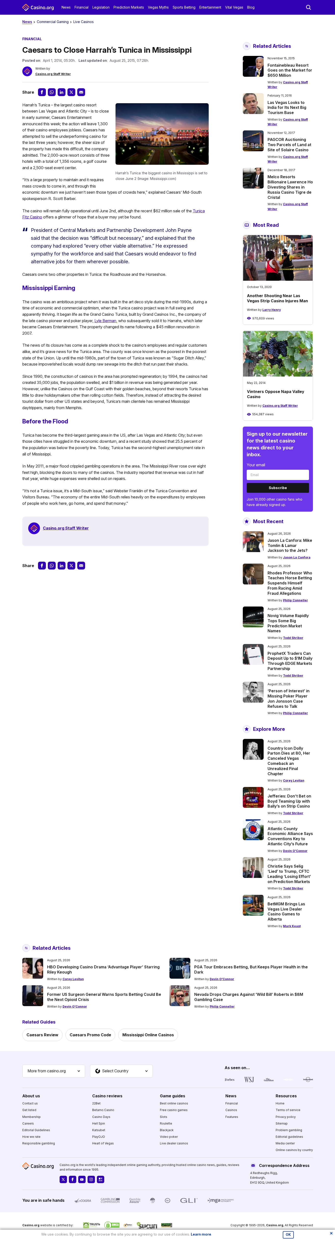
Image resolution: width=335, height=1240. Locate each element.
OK (288, 1235)
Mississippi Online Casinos (148, 1034)
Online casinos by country (294, 1150)
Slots (163, 1117)
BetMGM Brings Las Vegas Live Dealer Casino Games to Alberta (286, 911)
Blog (251, 7)
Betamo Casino (103, 1110)
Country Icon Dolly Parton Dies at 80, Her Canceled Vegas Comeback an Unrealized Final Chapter (289, 761)
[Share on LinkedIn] (61, 92)
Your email (256, 464)
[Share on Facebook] (42, 92)
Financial (82, 7)
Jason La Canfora (296, 557)
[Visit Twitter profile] (63, 1179)
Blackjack (167, 1130)
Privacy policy (286, 1117)
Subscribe (278, 488)
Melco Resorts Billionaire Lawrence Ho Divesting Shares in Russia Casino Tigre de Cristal (290, 187)
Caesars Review (42, 1034)
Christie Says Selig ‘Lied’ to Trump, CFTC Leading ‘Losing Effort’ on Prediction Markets (289, 874)
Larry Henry (271, 310)
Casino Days (101, 1117)
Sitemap (282, 1123)
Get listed (29, 1110)
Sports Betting (184, 7)
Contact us (30, 1103)
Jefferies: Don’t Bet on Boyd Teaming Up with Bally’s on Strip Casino (289, 801)
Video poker (169, 1137)
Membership (31, 1117)
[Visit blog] (100, 1179)
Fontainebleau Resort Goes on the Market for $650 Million (290, 70)
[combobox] (53, 1071)
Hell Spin (98, 1123)
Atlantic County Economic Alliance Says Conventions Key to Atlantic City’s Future (290, 836)
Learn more (201, 1234)
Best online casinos (174, 1103)
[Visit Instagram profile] (91, 1179)
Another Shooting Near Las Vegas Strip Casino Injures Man (277, 298)
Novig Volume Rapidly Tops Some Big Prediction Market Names (288, 623)
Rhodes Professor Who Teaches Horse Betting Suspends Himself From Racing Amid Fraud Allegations (290, 583)
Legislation (101, 7)
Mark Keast (292, 926)
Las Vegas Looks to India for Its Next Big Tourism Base (287, 107)
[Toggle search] (308, 7)
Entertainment (210, 7)
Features (231, 1117)
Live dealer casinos (174, 1143)
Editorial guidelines (289, 1137)
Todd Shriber (293, 638)
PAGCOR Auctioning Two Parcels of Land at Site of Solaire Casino (289, 144)
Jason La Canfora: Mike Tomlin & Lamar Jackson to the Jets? (290, 545)
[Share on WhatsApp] (52, 92)
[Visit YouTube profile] (82, 1179)
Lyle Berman (105, 320)
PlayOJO (98, 1137)
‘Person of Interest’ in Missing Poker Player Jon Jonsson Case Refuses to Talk (288, 698)
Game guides (172, 1095)
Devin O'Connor (295, 851)
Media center (285, 1143)
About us (31, 1095)
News (66, 7)
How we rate (31, 1137)
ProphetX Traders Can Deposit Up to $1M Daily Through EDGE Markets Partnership (290, 661)
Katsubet (98, 1130)
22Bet (96, 1103)
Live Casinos (83, 22)
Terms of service (288, 1110)
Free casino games (174, 1110)
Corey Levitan (293, 780)
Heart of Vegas (103, 1143)
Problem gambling (289, 1130)
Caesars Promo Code (90, 1034)
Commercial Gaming (53, 22)
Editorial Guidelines (36, 1130)
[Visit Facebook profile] (72, 1179)
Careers (28, 1123)
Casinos (231, 1110)
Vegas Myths (158, 7)
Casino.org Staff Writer (53, 74)
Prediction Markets (129, 7)
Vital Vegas (234, 7)
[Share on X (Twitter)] (71, 92)
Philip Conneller (295, 600)
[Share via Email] (81, 92)
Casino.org (274, 1225)
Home (280, 1103)
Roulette (166, 1123)
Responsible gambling (38, 1143)
